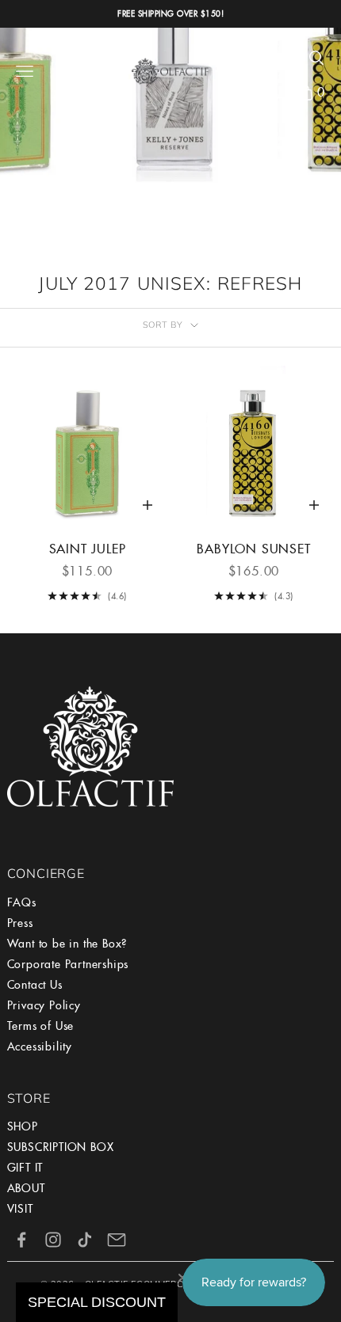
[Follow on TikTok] (84, 1239)
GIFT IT (25, 1168)
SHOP (22, 1126)
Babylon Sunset (253, 549)
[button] (257, 57)
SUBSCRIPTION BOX (60, 1147)
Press (20, 923)
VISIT (20, 1209)
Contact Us (35, 985)
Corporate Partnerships (68, 964)
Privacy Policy (44, 1005)
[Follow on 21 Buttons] (116, 1239)
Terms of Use (41, 1026)
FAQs (21, 902)
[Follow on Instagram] (53, 1239)
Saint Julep (87, 549)
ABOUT (26, 1188)
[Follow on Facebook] (21, 1239)
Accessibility (39, 1046)
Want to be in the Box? (67, 943)
